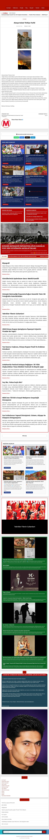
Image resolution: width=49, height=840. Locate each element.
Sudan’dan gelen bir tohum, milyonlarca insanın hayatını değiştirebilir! (12, 177)
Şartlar (3, 794)
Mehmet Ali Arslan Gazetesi (7, 3)
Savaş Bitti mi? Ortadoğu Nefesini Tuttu (34, 216)
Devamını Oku (5, 163)
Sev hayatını (4, 814)
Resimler (37, 7)
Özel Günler (4, 784)
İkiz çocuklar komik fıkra (6, 819)
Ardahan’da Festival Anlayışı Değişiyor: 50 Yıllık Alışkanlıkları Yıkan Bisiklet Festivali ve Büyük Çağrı (23, 365)
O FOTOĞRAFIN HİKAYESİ (8, 197)
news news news (17, 119)
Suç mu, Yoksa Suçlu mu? (12, 382)
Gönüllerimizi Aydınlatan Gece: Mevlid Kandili (20, 278)
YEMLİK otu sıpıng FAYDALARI (8, 802)
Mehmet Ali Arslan (5, 790)
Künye (3, 791)
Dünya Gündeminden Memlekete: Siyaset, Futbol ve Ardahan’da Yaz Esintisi (36, 213)
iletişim (3, 792)
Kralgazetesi (4, 807)
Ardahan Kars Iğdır (5, 785)
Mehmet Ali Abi (5, 787)
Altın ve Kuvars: (5, 824)
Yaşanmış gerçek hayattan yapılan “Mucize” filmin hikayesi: (14, 809)
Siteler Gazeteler (5, 782)
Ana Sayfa (8, 7)
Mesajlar (21, 7)
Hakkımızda (15, 7)
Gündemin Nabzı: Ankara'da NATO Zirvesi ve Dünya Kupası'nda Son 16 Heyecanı (12, 213)
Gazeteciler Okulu (5, 781)
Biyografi (31, 7)
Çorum (46, 115)
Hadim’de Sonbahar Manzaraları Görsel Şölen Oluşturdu (35, 177)
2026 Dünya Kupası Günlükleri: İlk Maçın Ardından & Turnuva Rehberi (36, 219)
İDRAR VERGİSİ (5, 812)
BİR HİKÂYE (4, 805)
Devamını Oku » (6, 274)
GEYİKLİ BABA (5, 816)
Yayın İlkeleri (4, 788)
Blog (26, 7)
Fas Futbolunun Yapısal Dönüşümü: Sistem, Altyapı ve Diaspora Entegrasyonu (11, 156)
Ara (44, 831)
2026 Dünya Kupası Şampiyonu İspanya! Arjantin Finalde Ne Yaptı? (24, 14)
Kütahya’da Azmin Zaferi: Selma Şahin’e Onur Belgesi (35, 156)
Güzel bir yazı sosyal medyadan (32, 197)
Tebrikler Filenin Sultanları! (15, 248)
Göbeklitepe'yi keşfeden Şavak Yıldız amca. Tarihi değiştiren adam (15, 821)
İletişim (43, 7)
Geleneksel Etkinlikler (6, 795)
